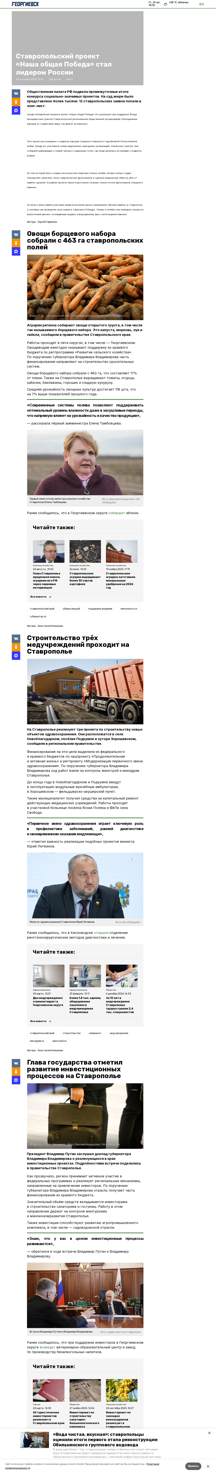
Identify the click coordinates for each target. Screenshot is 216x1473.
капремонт (95, 1033)
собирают (117, 513)
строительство (72, 1033)
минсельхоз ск (129, 608)
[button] (34, 1440)
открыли (101, 933)
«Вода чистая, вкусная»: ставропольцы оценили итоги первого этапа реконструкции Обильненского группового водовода (105, 1440)
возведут (47, 1347)
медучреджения (119, 1033)
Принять (193, 1466)
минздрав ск (37, 1041)
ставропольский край (42, 608)
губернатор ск (38, 616)
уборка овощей (71, 608)
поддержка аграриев (100, 608)
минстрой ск (59, 1041)
